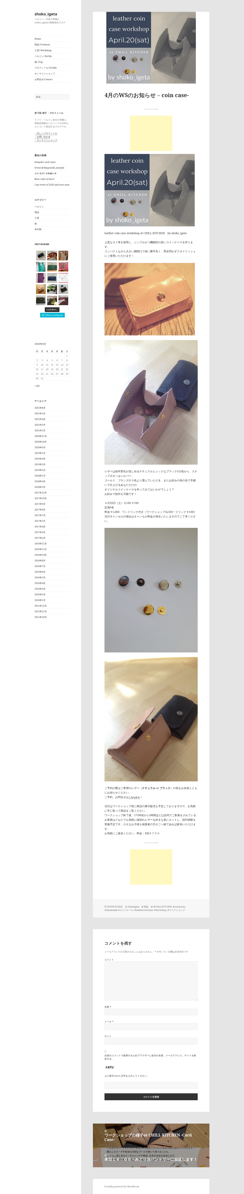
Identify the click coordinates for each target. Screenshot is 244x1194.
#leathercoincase (143, 910)
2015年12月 (41, 605)
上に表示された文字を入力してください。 (126, 1075)
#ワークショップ (176, 910)
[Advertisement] (151, 133)
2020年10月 (41, 441)
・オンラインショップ (46, 140)
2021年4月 (40, 419)
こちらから (134, 797)
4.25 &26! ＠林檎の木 (46, 173)
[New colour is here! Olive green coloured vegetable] (41, 300)
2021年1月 (40, 430)
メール (109, 1021)
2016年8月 (40, 560)
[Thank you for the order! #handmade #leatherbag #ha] (41, 267)
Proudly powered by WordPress (121, 1186)
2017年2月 (40, 537)
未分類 (38, 229)
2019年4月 (40, 458)
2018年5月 (40, 475)
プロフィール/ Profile (46, 67)
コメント (109, 959)
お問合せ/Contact (44, 79)
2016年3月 (40, 588)
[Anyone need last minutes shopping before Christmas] (52, 300)
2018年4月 (40, 481)
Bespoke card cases (45, 162)
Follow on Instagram (54, 315)
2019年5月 (40, 453)
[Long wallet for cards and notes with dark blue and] (52, 278)
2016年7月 (40, 566)
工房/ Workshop (43, 50)
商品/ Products (42, 44)
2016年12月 (41, 543)
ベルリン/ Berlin (43, 56)
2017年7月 (40, 515)
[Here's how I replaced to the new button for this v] (63, 300)
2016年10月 (41, 554)
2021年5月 (40, 413)
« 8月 (37, 385)
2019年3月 (40, 464)
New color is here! (45, 179)
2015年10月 (41, 617)
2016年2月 (40, 594)
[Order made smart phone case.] (41, 278)
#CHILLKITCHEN (162, 906)
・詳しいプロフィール (46, 133)
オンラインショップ (45, 73)
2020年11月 (41, 436)
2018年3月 (40, 487)
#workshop (160, 910)
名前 (107, 1006)
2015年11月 (41, 611)
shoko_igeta (46, 14)
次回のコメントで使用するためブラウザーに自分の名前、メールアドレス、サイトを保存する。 (150, 1057)
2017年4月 (40, 526)
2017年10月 (41, 498)
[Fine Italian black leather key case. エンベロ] (41, 255)
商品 (37, 212)
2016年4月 (40, 583)
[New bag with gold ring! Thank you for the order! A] (63, 255)
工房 (37, 217)
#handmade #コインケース (118, 910)
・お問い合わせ (42, 136)
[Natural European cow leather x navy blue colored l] (41, 289)
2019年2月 (40, 470)
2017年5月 (40, 520)
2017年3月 (40, 532)
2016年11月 (41, 549)
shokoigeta (133, 906)
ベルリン (39, 206)
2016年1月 (40, 600)
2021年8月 (40, 407)
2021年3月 (40, 424)
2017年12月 (41, 492)
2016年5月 (40, 577)
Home (38, 38)
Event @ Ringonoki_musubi (49, 167)
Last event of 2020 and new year (52, 184)
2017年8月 (40, 509)
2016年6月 (40, 571)
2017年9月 (40, 504)
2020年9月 (40, 447)
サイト (108, 1036)
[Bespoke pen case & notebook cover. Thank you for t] (63, 267)
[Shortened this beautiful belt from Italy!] (52, 255)
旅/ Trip (39, 61)
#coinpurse (179, 906)
